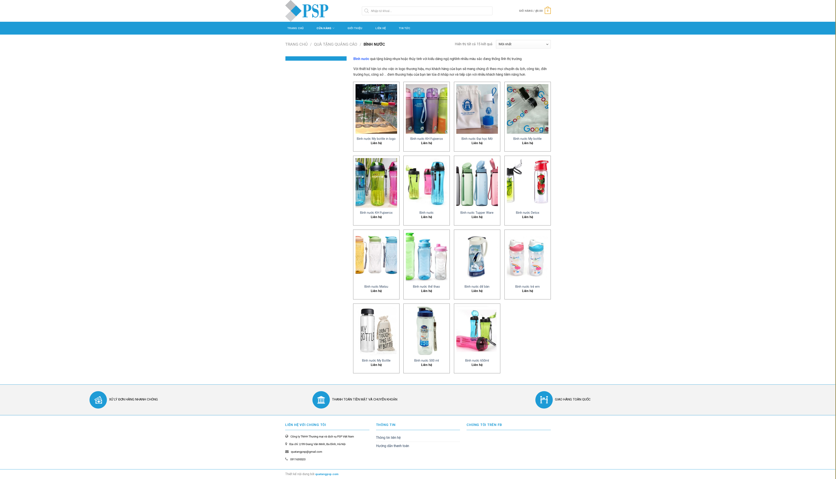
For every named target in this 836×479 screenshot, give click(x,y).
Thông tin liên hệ (388, 438)
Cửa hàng (324, 28)
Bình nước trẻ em (527, 287)
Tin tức (404, 28)
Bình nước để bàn (477, 287)
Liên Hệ (380, 28)
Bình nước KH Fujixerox (426, 139)
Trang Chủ (295, 28)
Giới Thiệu (354, 28)
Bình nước (427, 213)
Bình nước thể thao (426, 287)
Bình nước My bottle (527, 139)
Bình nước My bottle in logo (376, 139)
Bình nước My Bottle (376, 360)
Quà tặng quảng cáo (335, 44)
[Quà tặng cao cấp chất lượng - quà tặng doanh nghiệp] (307, 11)
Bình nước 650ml (477, 360)
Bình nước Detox (527, 213)
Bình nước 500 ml (426, 360)
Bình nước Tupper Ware (477, 213)
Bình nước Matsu (376, 287)
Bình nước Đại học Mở (477, 139)
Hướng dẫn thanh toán (392, 446)
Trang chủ (296, 44)
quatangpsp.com (327, 474)
